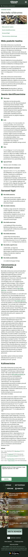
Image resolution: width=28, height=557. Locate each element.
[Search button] (1, 6)
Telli (14, 278)
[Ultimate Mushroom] (14, 2)
